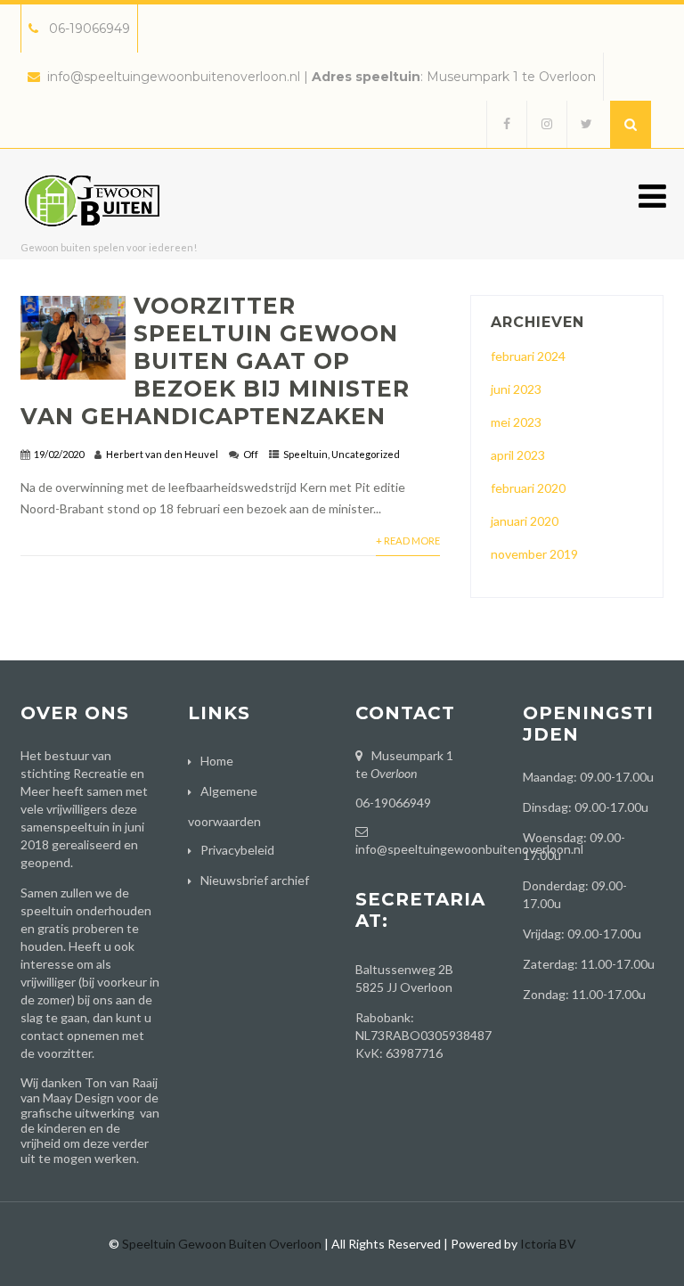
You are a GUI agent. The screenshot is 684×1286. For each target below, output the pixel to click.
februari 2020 (528, 488)
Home (216, 760)
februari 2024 (528, 356)
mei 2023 (516, 422)
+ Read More (408, 540)
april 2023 (518, 455)
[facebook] (506, 124)
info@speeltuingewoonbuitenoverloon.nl (173, 77)
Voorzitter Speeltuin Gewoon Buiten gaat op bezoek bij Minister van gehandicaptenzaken (215, 361)
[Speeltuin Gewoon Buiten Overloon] (96, 240)
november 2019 (534, 553)
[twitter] (586, 124)
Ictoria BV (548, 1243)
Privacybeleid (237, 849)
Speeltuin (305, 454)
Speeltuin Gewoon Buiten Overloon (222, 1243)
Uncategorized (365, 454)
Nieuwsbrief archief (254, 880)
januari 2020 (524, 520)
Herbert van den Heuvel (162, 454)
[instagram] (546, 124)
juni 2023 (516, 389)
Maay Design (78, 1097)
